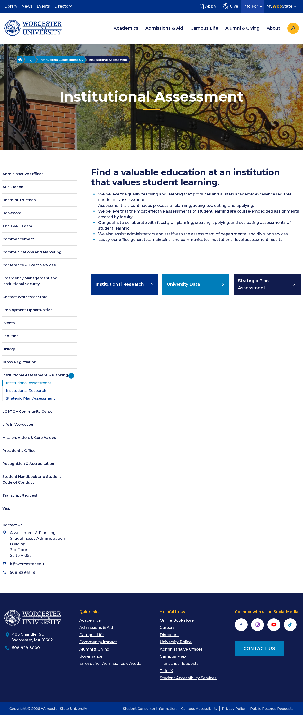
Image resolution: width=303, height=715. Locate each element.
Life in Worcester (18, 424)
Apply (210, 6)
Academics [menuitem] (126, 28)
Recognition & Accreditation (28, 463)
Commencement (18, 239)
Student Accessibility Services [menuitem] (188, 678)
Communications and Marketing (32, 252)
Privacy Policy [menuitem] (234, 708)
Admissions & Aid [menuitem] (164, 28)
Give (234, 6)
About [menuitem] (273, 28)
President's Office (19, 450)
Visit (6, 508)
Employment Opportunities (27, 310)
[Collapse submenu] (71, 376)
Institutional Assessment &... (61, 60)
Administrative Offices (22, 174)
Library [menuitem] (10, 6)
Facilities (10, 336)
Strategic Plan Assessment (30, 398)
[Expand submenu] (72, 174)
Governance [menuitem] (90, 656)
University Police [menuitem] (176, 642)
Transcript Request (19, 495)
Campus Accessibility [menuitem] (199, 708)
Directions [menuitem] (169, 635)
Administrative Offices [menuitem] (181, 649)
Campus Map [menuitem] (173, 656)
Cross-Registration (19, 362)
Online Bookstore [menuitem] (177, 620)
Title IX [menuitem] (166, 671)
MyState (279, 6)
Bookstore (11, 213)
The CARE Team (17, 226)
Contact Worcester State (25, 296)
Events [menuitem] (43, 6)
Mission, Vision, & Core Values (29, 437)
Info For (250, 6)
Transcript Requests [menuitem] (179, 663)
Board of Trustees (19, 200)
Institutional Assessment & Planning (35, 375)
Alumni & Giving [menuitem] (242, 28)
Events (8, 323)
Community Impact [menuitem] (98, 642)
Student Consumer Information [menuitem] (150, 708)
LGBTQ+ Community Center (28, 411)
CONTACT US (259, 648)
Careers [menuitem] (167, 627)
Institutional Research (26, 390)
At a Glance (12, 187)
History (8, 349)
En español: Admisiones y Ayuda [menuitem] (110, 663)
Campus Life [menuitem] (204, 28)
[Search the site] (293, 28)
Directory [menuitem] (63, 6)
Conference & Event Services (29, 265)
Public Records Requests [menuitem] (272, 708)
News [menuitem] (27, 6)
